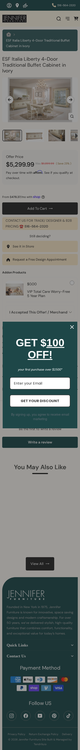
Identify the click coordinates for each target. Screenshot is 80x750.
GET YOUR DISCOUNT (40, 400)
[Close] (72, 327)
